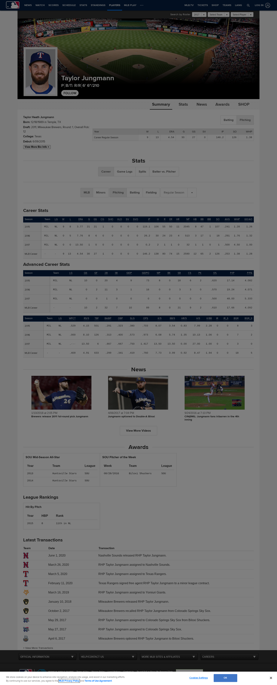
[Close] (271, 678)
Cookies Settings (198, 677)
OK (225, 677)
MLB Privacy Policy (69, 680)
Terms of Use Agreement (98, 680)
